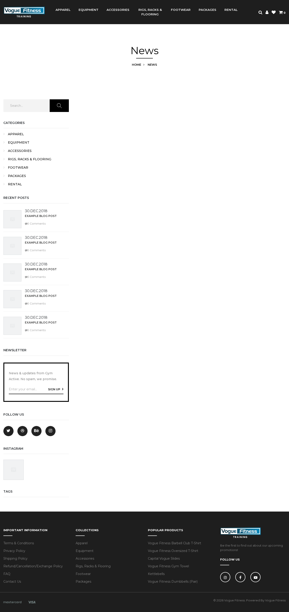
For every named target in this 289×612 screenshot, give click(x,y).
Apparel (82, 543)
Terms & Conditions (18, 543)
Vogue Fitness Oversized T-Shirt (173, 551)
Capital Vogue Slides (164, 558)
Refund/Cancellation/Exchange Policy (33, 566)
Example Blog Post (41, 216)
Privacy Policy (14, 551)
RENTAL (231, 10)
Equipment (84, 551)
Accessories (85, 558)
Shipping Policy (15, 558)
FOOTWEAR (181, 10)
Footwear (83, 574)
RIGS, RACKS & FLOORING (150, 12)
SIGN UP (54, 389)
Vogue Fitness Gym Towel (168, 566)
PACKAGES (207, 10)
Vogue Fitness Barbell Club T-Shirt (174, 543)
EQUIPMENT (88, 10)
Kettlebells (156, 574)
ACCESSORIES (118, 10)
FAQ (6, 574)
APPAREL (63, 10)
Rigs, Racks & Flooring (93, 566)
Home (136, 64)
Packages (83, 581)
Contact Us (12, 581)
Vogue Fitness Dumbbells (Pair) (173, 581)
